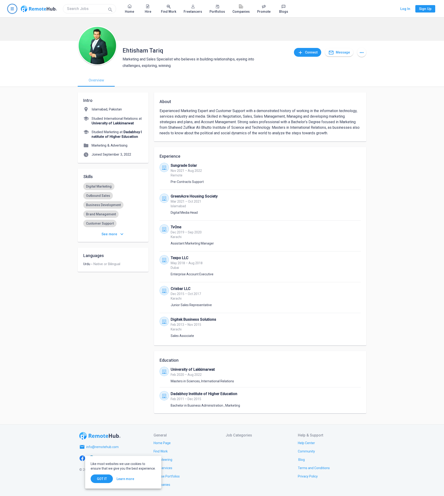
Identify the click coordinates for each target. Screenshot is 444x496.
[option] (98, 186)
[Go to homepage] (39, 9)
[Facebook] (82, 458)
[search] (89, 9)
